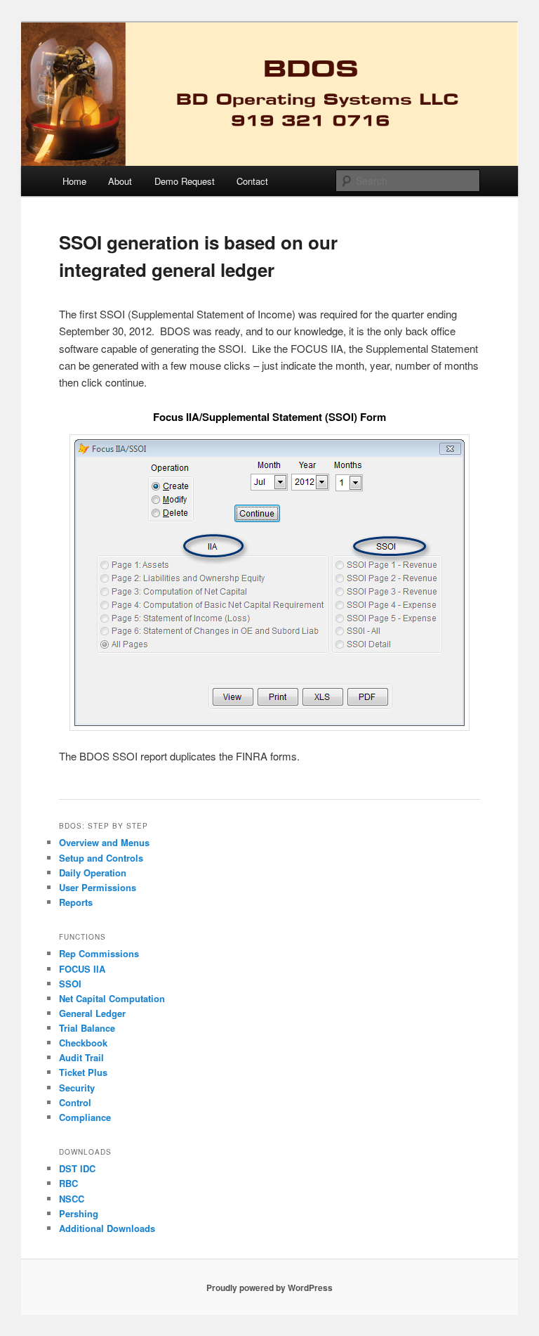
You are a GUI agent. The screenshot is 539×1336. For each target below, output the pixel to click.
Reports (76, 902)
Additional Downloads (107, 1228)
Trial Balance (87, 1028)
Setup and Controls (101, 857)
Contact (252, 181)
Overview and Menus (104, 842)
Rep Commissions (99, 953)
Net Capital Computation (112, 998)
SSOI (70, 983)
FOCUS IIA (82, 968)
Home (74, 181)
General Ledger (92, 1013)
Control (75, 1102)
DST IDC (77, 1168)
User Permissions (97, 887)
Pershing (78, 1213)
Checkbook (83, 1042)
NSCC (71, 1198)
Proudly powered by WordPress (269, 1287)
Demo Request (184, 181)
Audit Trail (81, 1057)
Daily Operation (92, 872)
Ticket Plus (83, 1072)
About (120, 181)
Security (77, 1087)
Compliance (85, 1117)
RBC (68, 1183)
